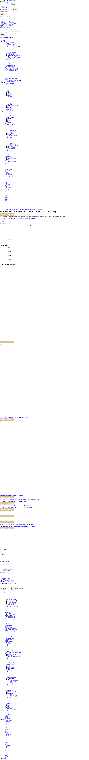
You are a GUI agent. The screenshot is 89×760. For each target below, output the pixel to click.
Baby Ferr (7, 173)
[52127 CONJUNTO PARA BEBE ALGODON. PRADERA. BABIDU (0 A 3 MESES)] (17, 505)
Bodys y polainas (8, 71)
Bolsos (8, 99)
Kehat (6, 198)
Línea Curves (12, 132)
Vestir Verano (9, 157)
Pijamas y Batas (10, 115)
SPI (5, 193)
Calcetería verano (8, 72)
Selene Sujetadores (10, 126)
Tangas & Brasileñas (14, 145)
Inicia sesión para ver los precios (7, 214)
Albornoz (6, 164)
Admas (6, 204)
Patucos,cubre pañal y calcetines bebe (12, 69)
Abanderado (7, 194)
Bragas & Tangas (10, 142)
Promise (6, 197)
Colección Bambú (8, 108)
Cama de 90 (9, 96)
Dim (6, 188)
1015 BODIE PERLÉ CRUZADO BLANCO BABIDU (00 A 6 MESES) (14, 417)
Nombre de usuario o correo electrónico (10, 9)
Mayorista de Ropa (6, 578)
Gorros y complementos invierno (11, 78)
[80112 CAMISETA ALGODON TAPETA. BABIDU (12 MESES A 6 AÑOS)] (36, 338)
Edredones (9, 95)
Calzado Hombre (10, 117)
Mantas (6, 89)
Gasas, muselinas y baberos (10, 86)
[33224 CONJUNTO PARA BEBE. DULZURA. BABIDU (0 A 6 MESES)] (19, 499)
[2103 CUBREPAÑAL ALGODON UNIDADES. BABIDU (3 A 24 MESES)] (21, 518)
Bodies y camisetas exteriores (10, 70)
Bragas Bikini (12, 143)
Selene (6, 185)
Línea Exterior (7, 156)
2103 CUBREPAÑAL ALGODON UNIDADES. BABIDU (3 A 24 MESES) (14, 520)
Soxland (6, 199)
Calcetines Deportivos (11, 161)
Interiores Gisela (13, 131)
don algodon (7, 189)
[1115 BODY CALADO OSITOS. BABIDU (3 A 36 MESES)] (36, 493)
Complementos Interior (11, 125)
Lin (5, 191)
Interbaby (6, 171)
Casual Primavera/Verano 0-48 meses (14, 58)
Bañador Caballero (10, 116)
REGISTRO (2, 5)
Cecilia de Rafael (8, 183)
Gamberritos (7, 170)
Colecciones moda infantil (10, 42)
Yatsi (6, 180)
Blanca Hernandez (8, 187)
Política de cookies (6, 568)
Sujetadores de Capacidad (12, 135)
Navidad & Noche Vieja (9, 112)
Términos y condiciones (7, 569)
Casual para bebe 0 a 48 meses (11, 56)
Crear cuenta (2, 1)
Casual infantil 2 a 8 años (9, 53)
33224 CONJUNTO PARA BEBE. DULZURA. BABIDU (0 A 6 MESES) (14, 501)
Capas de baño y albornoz (10, 97)
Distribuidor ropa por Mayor (7, 581)
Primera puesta (7, 60)
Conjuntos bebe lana (11, 66)
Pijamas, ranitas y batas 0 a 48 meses (12, 67)
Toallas (6, 165)
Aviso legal (4, 567)
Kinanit (6, 182)
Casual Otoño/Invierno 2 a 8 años (13, 54)
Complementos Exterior (11, 158)
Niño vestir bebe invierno (12, 50)
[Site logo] (4, 2)
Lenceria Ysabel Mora (11, 134)
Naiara (6, 196)
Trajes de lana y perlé (9, 64)
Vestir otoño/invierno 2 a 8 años (13, 45)
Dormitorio (9, 106)
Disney (6, 178)
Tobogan (6, 181)
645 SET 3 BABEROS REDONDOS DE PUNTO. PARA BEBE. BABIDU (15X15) (16, 513)
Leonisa (6, 190)
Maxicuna (9, 94)
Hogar (6, 163)
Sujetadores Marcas (11, 148)
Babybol (6, 175)
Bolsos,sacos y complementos (10, 98)
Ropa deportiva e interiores (12, 162)
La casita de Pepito (8, 169)
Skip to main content (11, 0)
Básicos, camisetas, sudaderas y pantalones (13, 80)
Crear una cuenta (6, 7)
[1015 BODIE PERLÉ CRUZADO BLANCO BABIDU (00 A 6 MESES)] (36, 415)
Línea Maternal (10, 146)
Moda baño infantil (8, 76)
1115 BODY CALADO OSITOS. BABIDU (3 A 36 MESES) (11, 495)
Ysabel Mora (7, 184)
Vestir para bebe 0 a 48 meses (10, 47)
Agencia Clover (13, 583)
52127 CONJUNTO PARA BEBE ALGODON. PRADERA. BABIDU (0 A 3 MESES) (16, 507)
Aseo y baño (9, 104)
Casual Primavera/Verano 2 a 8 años (14, 55)
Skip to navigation (3, 0)
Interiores (6, 79)
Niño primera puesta (11, 63)
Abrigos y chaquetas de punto (10, 59)
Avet (6, 186)
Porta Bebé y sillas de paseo (10, 110)
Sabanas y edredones (9, 90)
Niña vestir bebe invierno (12, 48)
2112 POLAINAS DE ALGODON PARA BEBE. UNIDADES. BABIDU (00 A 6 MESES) (17, 526)
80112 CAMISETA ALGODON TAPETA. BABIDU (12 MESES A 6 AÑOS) (15, 340)
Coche (8, 92)
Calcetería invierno (8, 73)
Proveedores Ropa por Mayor (8, 580)
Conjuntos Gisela (13, 130)
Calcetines (9, 118)
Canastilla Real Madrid (9, 83)
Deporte (6, 160)
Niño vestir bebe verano (11, 52)
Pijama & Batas (10, 137)
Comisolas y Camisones (11, 139)
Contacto (4, 577)
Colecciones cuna (8, 109)
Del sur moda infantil (9, 176)
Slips (8, 121)
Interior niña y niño (8, 155)
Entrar (2, 14)
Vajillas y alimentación (11, 103)
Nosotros (4, 574)
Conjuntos (9, 136)
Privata (6, 203)
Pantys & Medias (10, 150)
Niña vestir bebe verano (11, 51)
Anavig (6, 177)
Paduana (6, 201)
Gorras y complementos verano (11, 77)
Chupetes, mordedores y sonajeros (13, 105)
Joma (6, 200)
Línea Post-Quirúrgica (11, 147)
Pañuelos (9, 122)
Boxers (8, 120)
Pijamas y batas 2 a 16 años (10, 74)
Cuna (8, 91)
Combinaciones (10, 138)
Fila (5, 206)
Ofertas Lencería (8, 167)
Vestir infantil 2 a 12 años (10, 44)
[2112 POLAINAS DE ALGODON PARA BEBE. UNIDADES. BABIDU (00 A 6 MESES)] (17, 524)
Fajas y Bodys (10, 149)
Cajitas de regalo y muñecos (10, 84)
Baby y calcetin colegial (9, 81)
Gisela (8, 128)
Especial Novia (10, 133)
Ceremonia (7, 43)
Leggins (8, 154)
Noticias (4, 576)
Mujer (6, 123)
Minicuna (9, 93)
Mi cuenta (4, 758)
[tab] (4, 220)
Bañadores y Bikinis (11, 124)
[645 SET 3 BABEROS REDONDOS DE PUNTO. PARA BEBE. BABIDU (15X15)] (11, 511)
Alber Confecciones (8, 174)
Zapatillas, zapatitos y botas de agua (12, 68)
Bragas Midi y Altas (13, 144)
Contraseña (4, 11)
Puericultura (7, 102)
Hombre (6, 113)
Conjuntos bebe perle (11, 65)
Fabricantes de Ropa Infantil (7, 579)
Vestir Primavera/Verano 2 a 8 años (14, 46)
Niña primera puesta (11, 61)
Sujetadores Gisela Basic (14, 129)
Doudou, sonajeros (8, 85)
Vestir (8, 159)
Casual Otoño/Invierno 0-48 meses (14, 57)
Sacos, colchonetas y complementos (14, 100)
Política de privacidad (6, 570)
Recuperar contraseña (4, 16)
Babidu (6, 172)
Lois (6, 202)
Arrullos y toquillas (8, 87)
